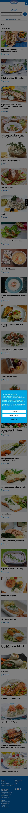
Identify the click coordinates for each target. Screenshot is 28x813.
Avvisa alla (14, 411)
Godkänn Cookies (14, 415)
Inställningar (14, 419)
